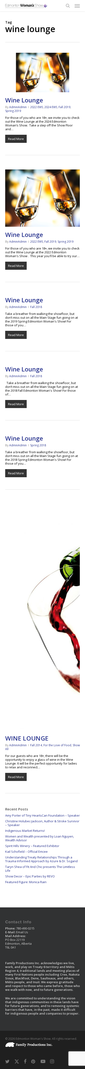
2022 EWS (36, 107)
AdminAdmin (18, 107)
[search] (67, 6)
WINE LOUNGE (26, 738)
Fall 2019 (64, 107)
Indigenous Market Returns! (25, 831)
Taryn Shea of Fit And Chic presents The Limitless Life (40, 868)
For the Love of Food (57, 745)
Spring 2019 (13, 111)
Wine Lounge (24, 100)
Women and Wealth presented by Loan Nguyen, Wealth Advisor (39, 838)
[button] (77, 5)
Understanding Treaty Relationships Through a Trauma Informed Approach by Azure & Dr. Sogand (41, 859)
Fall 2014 (36, 745)
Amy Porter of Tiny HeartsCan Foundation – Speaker (42, 815)
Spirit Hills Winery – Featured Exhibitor (32, 846)
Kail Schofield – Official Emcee (26, 851)
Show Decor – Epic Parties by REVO (30, 876)
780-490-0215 (25, 928)
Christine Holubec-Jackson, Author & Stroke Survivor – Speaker (42, 823)
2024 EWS (50, 107)
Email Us (22, 932)
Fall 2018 (36, 307)
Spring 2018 (38, 445)
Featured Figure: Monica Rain (26, 882)
